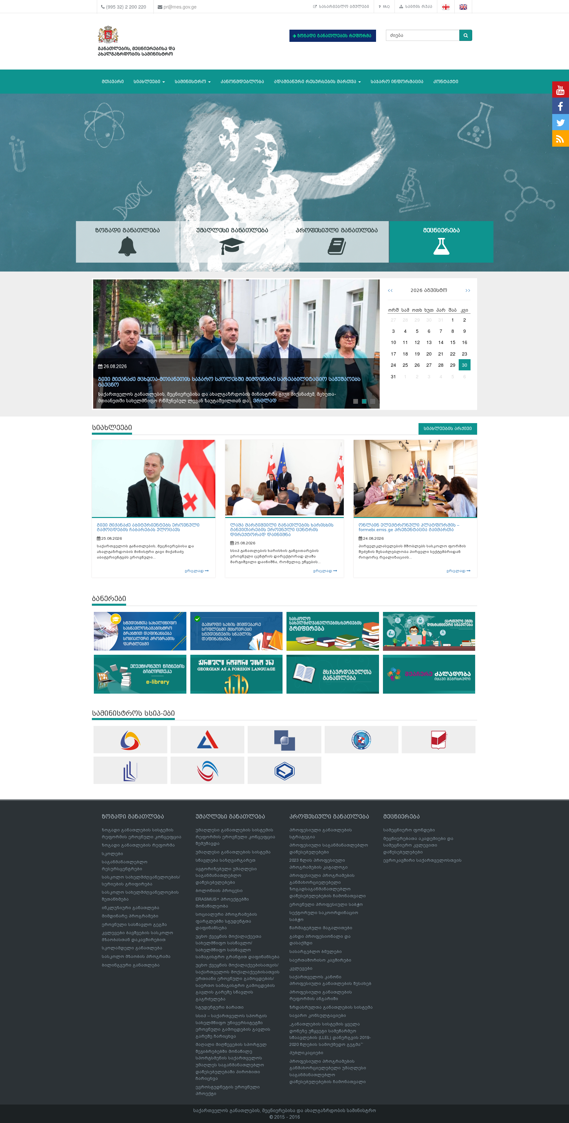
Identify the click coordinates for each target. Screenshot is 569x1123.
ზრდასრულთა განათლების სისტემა (331, 1007)
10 (393, 342)
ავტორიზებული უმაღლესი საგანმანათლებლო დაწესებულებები (226, 875)
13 (429, 342)
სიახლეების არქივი (448, 428)
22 (452, 353)
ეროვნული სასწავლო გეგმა (134, 924)
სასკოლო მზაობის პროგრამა (136, 956)
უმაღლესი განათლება (232, 230)
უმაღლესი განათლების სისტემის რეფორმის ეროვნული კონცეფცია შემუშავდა (235, 836)
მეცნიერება (441, 230)
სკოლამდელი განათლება (132, 947)
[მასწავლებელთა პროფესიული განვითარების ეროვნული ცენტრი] (130, 771)
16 (464, 342)
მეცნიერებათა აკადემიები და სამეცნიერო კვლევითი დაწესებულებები (418, 845)
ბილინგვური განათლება (131, 965)
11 (405, 342)
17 (393, 353)
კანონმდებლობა (242, 81)
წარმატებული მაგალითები (320, 927)
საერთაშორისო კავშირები (320, 960)
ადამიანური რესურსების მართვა (316, 81)
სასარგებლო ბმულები (343, 6)
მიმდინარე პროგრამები (130, 915)
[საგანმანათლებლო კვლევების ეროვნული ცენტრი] (438, 740)
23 (464, 353)
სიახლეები (148, 81)
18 (405, 353)
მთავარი (113, 81)
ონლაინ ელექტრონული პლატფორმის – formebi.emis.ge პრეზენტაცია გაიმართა (409, 527)
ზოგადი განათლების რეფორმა (138, 845)
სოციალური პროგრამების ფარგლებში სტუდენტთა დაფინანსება (226, 921)
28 (405, 319)
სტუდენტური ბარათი (220, 1007)
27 (393, 319)
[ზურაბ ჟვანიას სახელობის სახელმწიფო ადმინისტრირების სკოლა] (284, 771)
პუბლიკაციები (306, 1052)
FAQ (385, 6)
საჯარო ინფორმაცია (397, 81)
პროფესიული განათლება (337, 230)
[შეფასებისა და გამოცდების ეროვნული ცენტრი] (207, 739)
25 (405, 364)
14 (441, 342)
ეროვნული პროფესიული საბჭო (326, 904)
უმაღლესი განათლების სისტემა (233, 851)
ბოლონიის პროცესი (219, 890)
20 (429, 353)
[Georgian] (446, 7)
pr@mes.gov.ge (180, 6)
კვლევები (300, 968)
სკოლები (112, 853)
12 (417, 342)
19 (417, 353)
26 (417, 364)
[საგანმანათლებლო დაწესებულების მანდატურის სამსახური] (361, 740)
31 (441, 319)
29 (417, 319)
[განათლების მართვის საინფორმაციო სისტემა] (130, 740)
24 (393, 364)
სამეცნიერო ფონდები (409, 829)
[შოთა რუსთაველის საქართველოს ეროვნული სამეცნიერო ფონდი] (284, 740)
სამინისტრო (191, 81)
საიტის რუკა (417, 6)
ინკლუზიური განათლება (130, 907)
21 (441, 353)
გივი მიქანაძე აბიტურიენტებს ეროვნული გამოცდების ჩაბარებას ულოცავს (148, 527)
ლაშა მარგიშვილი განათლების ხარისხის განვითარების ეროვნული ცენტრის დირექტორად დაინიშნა (282, 529)
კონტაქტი (445, 81)
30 (429, 319)
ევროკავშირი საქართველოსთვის (422, 860)
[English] (463, 7)
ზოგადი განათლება (127, 230)
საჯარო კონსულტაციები (317, 1015)
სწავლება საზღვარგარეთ (226, 860)
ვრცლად (265, 401)
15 (452, 342)
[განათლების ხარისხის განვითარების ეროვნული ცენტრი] (207, 771)
